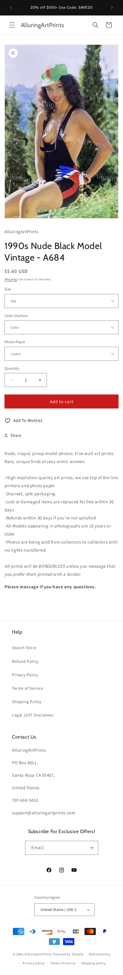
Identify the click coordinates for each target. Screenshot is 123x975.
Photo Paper (14, 341)
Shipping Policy (26, 701)
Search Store (24, 647)
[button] (12, 25)
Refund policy (99, 954)
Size (7, 289)
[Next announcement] (112, 7)
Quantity (11, 368)
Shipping (10, 279)
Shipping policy (93, 963)
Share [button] (15, 435)
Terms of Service (27, 688)
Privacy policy (34, 963)
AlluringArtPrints (38, 954)
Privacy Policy (25, 674)
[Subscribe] (91, 848)
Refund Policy (25, 661)
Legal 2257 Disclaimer (33, 715)
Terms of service (63, 963)
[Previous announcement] (11, 7)
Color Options (16, 315)
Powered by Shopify (68, 954)
